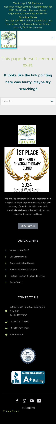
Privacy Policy (11, 411)
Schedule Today (28, 17)
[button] (53, 38)
